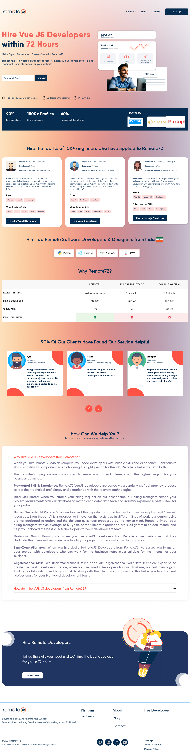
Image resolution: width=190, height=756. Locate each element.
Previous (88, 408)
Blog (116, 718)
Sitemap (148, 740)
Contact (156, 11)
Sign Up (177, 11)
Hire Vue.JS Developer (85, 220)
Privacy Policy (151, 749)
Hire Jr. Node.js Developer (150, 218)
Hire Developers (157, 710)
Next (98, 408)
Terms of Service (153, 744)
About (143, 11)
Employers (87, 716)
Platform (130, 11)
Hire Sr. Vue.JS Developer (23, 220)
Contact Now (32, 675)
